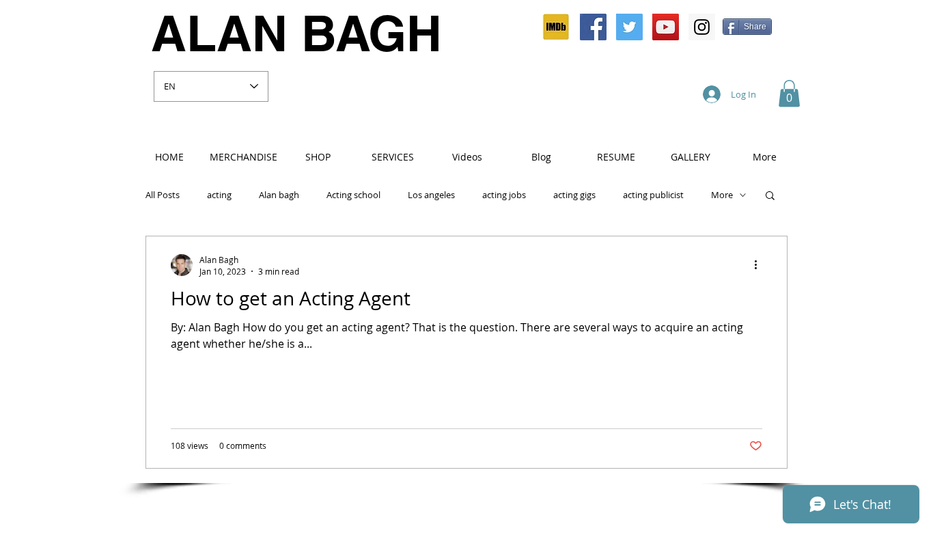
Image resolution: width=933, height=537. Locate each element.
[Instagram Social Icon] (701, 27)
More (722, 195)
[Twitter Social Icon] (629, 27)
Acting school (353, 195)
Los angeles (431, 195)
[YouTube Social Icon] (665, 27)
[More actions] (760, 265)
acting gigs (574, 195)
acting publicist (653, 195)
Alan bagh (279, 195)
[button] (789, 93)
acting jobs (504, 195)
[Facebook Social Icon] (593, 27)
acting (219, 195)
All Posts (162, 195)
